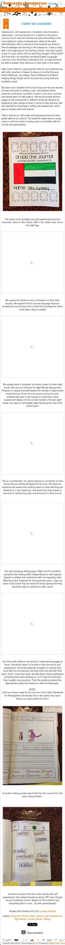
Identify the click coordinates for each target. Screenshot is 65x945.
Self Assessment (53, 915)
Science (40, 915)
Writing (47, 919)
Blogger (51, 943)
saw (36, 943)
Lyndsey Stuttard (47, 911)
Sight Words (21, 919)
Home (5, 9)
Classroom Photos (19, 915)
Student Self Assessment (36, 24)
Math (32, 915)
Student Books (35, 919)
